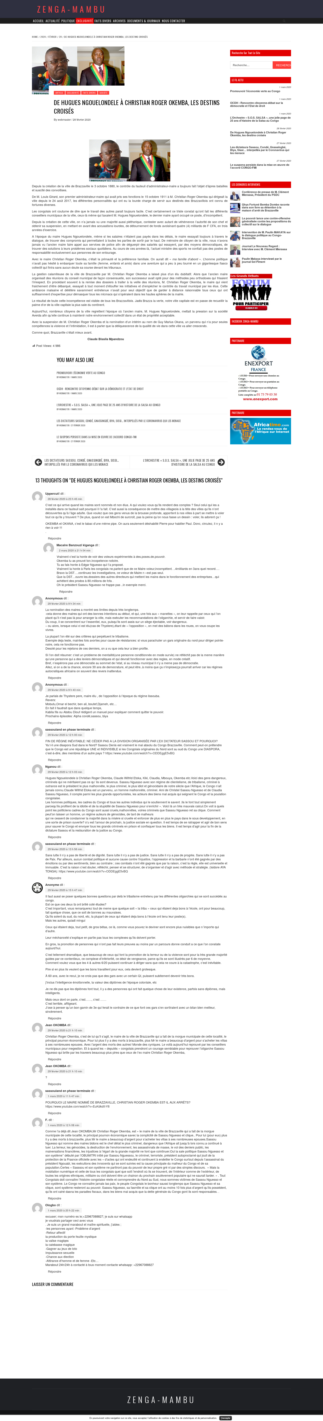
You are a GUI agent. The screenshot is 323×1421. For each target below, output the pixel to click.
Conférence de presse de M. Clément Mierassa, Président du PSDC (265, 193)
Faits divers (103, 21)
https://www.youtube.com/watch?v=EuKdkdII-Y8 (77, 1106)
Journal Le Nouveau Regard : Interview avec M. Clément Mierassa (264, 247)
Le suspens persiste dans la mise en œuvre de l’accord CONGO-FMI (97, 437)
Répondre (54, 538)
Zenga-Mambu (72, 9)
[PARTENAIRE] (260, 374)
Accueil (38, 21)
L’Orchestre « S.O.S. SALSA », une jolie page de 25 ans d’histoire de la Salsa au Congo (108, 405)
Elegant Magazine (177, 1415)
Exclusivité (85, 21)
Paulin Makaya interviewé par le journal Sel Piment (262, 260)
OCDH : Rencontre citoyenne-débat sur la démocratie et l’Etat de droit (100, 389)
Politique (68, 21)
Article (59, 92)
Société (103, 92)
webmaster (64, 119)
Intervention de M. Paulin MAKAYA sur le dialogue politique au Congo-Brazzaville (266, 235)
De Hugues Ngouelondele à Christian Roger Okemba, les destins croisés (258, 133)
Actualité (53, 21)
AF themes (198, 1415)
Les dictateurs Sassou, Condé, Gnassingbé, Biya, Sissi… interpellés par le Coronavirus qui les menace (119, 421)
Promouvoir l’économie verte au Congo (81, 373)
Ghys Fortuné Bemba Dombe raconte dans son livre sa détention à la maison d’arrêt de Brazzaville (266, 207)
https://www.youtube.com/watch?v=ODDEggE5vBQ (139, 753)
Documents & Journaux (143, 21)
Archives (119, 21)
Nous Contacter (173, 21)
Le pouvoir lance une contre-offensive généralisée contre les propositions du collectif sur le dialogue (266, 221)
